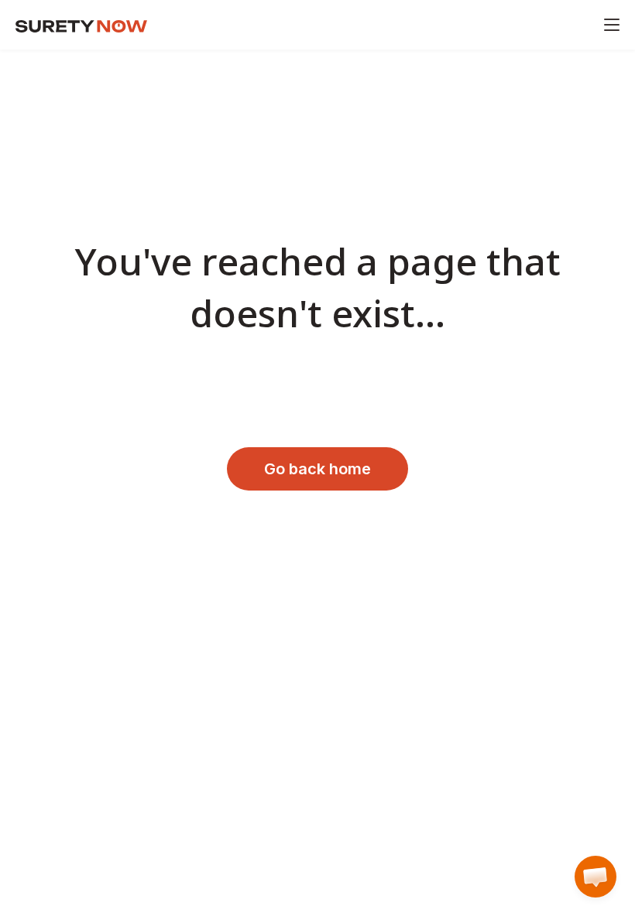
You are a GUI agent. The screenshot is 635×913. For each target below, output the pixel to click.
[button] (595, 877)
